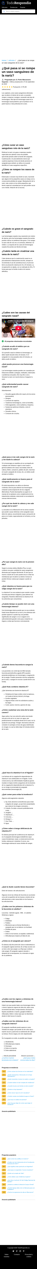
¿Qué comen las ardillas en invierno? (17, 1158)
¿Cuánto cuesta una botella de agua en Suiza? (20, 1096)
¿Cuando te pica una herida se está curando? (20, 1086)
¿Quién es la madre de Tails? (15, 1173)
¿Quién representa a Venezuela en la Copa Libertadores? (19, 1075)
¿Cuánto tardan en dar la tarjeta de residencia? (20, 1082)
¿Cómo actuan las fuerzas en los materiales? (20, 1071)
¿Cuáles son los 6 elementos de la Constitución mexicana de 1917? (20, 1162)
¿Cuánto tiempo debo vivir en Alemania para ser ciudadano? (21, 1188)
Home (4, 60)
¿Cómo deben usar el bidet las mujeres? (18, 1176)
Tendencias (13, 7)
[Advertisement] (18, 35)
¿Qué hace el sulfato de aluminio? (17, 1099)
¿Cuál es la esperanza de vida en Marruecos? (20, 1192)
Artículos (4, 7)
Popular (22, 7)
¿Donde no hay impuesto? (14, 1089)
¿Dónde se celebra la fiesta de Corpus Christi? (20, 1184)
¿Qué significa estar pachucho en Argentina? (20, 1166)
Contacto (17, 1254)
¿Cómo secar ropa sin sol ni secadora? (18, 1093)
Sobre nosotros (6, 1255)
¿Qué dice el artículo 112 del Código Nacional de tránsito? (21, 1180)
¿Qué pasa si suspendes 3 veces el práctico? (20, 1170)
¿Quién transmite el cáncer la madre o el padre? (21, 1079)
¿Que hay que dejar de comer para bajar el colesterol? (19, 1103)
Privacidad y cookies (29, 1255)
